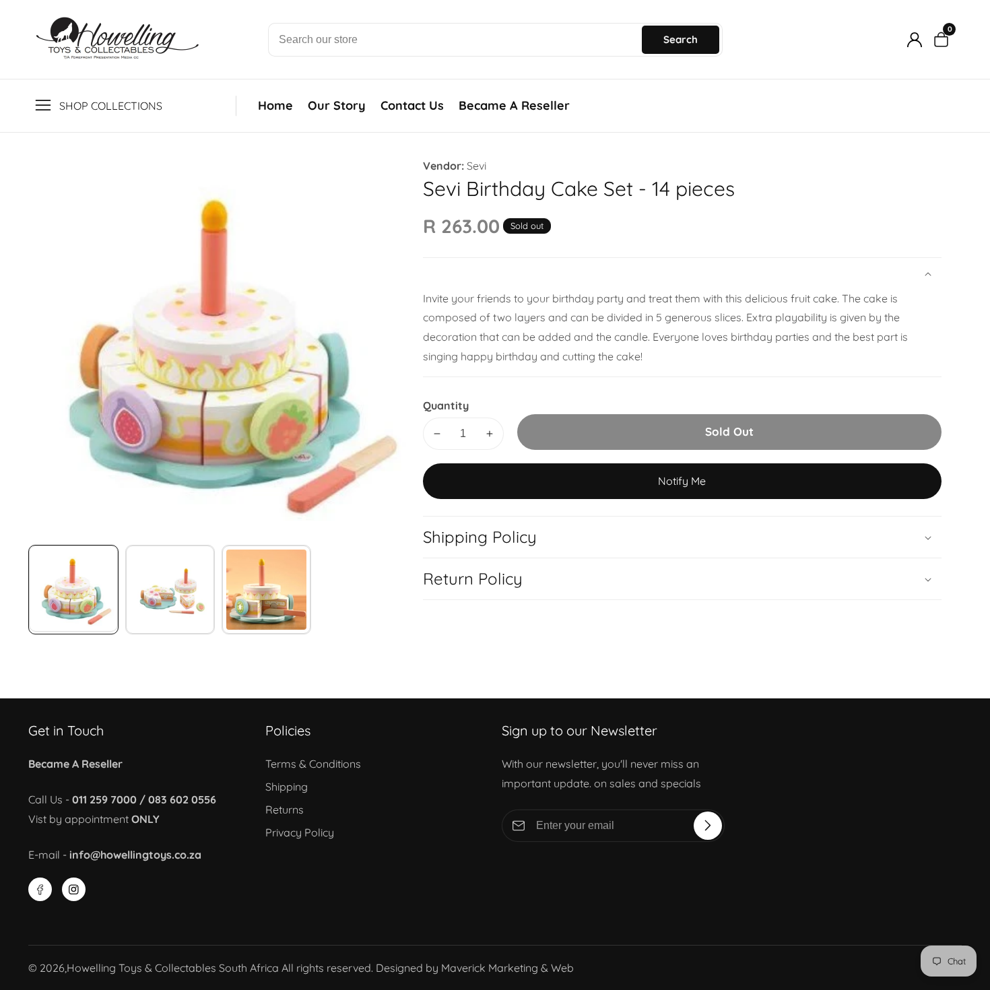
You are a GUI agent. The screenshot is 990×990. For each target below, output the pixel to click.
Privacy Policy (299, 832)
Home (275, 105)
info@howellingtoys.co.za (135, 854)
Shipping (286, 786)
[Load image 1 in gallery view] (73, 589)
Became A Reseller (514, 105)
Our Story (337, 105)
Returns (284, 809)
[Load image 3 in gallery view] (266, 589)
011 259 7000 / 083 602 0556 (144, 799)
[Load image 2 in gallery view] (170, 589)
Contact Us (412, 105)
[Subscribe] (708, 826)
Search (680, 39)
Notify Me (682, 481)
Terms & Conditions (313, 763)
